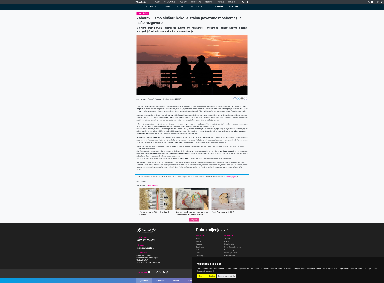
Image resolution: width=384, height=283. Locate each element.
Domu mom (233, 7)
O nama (226, 241)
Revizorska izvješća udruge (232, 247)
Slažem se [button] (201, 276)
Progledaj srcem (215, 7)
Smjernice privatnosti (230, 253)
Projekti (231, 2)
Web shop (199, 244)
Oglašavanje (169, 2)
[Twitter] (381, 2)
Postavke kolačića (229, 255)
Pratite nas (196, 2)
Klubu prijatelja (232, 177)
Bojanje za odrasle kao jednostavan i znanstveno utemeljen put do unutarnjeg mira (192, 214)
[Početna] (141, 2)
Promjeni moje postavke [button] (226, 276)
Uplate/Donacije (229, 244)
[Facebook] (375, 2)
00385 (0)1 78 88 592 (145, 240)
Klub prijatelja (195, 7)
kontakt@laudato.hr (145, 248)
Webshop (208, 2)
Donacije (220, 2)
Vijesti (156, 2)
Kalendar (182, 2)
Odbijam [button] (212, 276)
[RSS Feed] (368, 2)
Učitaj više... (194, 220)
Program (166, 7)
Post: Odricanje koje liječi (223, 212)
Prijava (198, 253)
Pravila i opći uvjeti (229, 250)
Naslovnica (151, 7)
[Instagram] (378, 2)
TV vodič (179, 7)
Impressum (227, 238)
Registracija (199, 255)
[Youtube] (372, 2)
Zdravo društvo (143, 13)
